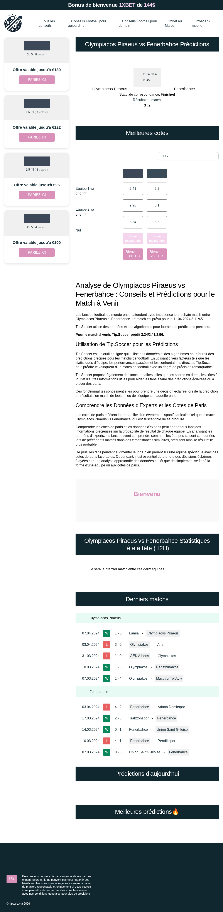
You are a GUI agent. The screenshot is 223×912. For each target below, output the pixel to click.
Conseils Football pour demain (138, 23)
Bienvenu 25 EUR (157, 254)
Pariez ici (37, 80)
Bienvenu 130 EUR (133, 254)
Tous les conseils (47, 23)
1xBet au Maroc (173, 23)
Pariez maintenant (133, 238)
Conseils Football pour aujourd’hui (87, 23)
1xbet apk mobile (201, 23)
